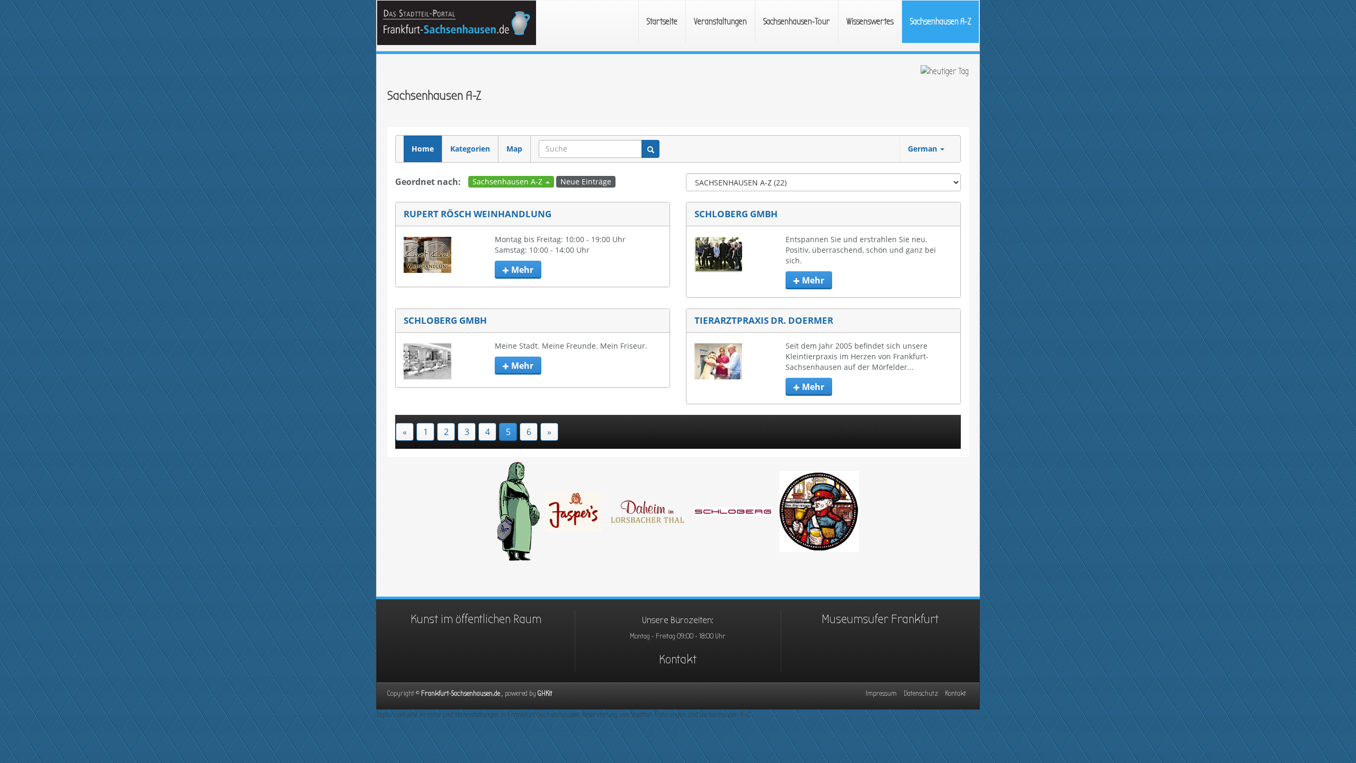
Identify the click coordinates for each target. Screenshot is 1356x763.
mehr (521, 270)
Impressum (881, 693)
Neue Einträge (585, 181)
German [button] (923, 149)
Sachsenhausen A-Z (940, 21)
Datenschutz (921, 693)
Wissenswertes (870, 21)
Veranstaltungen (720, 21)
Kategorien (470, 149)
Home (423, 149)
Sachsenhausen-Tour (796, 21)
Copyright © (462, 693)
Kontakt (678, 659)
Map (514, 149)
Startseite (662, 21)
